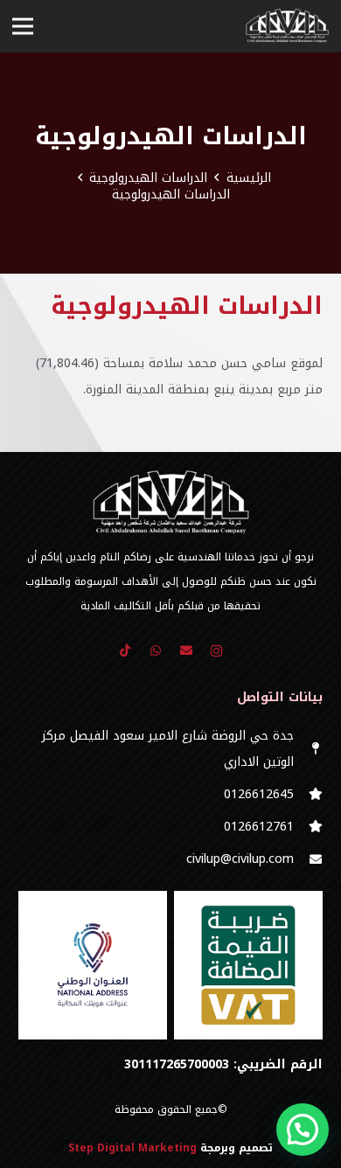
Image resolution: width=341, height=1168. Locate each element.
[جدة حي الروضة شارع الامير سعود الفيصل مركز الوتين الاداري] (308, 749)
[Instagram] (216, 651)
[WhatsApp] (155, 651)
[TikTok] (124, 651)
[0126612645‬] (308, 795)
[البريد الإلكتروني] (185, 651)
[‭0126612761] (308, 827)
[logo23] (287, 26)
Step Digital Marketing (132, 1148)
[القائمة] (23, 26)
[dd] (248, 965)
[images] (92, 965)
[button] (302, 1129)
